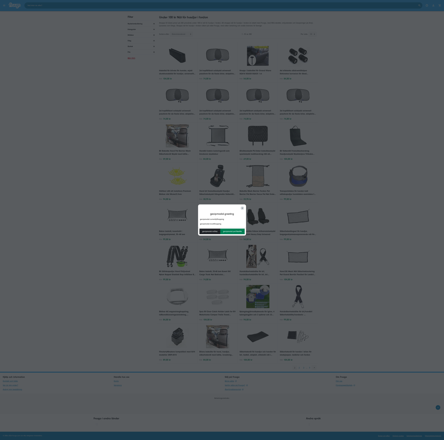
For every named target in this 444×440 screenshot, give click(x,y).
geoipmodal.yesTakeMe (232, 231)
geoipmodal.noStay (209, 231)
